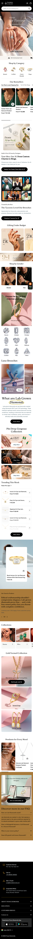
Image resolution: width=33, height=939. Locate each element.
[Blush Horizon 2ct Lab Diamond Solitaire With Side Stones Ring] (16, 560)
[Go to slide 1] (14, 53)
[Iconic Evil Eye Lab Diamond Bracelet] (5, 492)
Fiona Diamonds (10, 936)
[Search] (29, 9)
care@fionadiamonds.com (13, 882)
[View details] (29, 492)
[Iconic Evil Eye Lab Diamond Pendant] (5, 519)
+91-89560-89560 (11, 874)
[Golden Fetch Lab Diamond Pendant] (8, 97)
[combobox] (16, 9)
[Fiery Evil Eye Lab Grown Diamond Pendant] (5, 501)
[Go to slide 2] (15, 53)
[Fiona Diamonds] (12, 239)
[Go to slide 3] (17, 53)
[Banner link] (16, 257)
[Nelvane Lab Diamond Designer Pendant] (23, 752)
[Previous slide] (3, 34)
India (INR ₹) (7, 930)
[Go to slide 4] (18, 53)
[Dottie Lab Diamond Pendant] (23, 96)
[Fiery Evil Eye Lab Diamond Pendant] (5, 527)
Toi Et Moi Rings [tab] (25, 85)
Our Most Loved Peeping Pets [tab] (10, 85)
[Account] (27, 3)
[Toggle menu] (2, 3)
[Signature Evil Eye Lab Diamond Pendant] (5, 510)
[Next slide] (29, 34)
